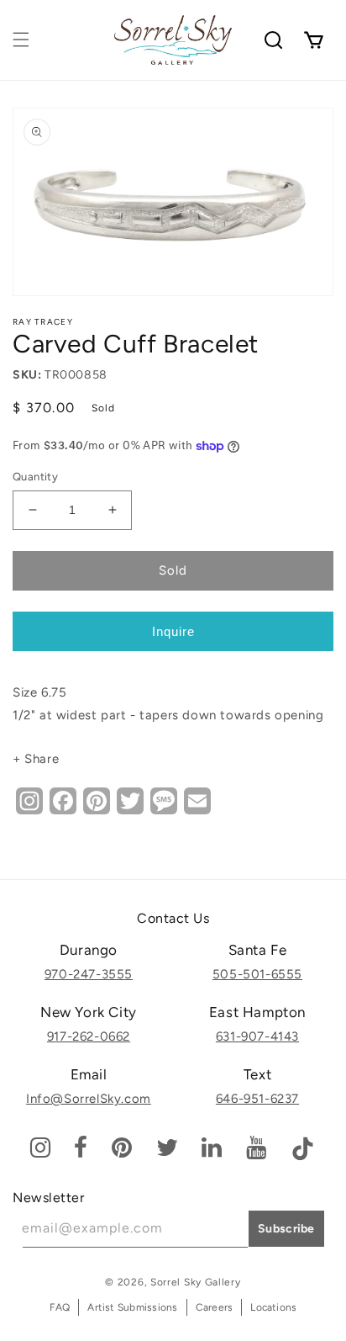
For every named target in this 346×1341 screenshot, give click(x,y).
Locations (273, 1307)
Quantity (35, 476)
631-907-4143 (257, 1036)
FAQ (60, 1307)
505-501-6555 (257, 974)
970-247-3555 (89, 974)
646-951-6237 (257, 1098)
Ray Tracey (43, 321)
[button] (21, 39)
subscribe (286, 1229)
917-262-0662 (88, 1036)
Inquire (173, 631)
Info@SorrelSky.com (88, 1098)
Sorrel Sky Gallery (195, 1282)
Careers (214, 1307)
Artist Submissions (132, 1307)
